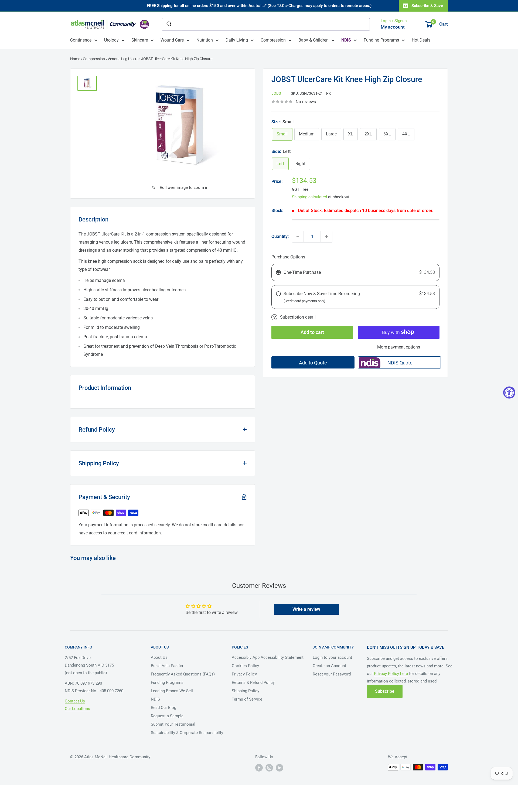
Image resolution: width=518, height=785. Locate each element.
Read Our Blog (163, 707)
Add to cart (312, 332)
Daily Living (237, 40)
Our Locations (77, 708)
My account (393, 27)
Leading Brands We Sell (172, 690)
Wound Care (172, 40)
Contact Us (75, 701)
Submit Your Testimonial (173, 724)
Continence (80, 40)
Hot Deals (421, 40)
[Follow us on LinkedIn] (279, 768)
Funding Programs (381, 40)
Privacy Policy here (391, 673)
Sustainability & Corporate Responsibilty (187, 732)
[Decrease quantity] (298, 236)
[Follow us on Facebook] (259, 768)
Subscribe (384, 691)
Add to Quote (313, 363)
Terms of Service (247, 699)
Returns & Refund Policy (253, 682)
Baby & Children (313, 40)
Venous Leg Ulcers (123, 59)
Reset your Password (332, 674)
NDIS (155, 699)
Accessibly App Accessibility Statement (268, 657)
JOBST (277, 93)
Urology (111, 40)
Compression (273, 40)
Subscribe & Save (427, 5)
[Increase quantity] (326, 236)
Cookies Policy (245, 665)
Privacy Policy (244, 674)
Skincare (139, 40)
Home (75, 59)
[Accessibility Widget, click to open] (509, 393)
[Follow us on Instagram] (269, 768)
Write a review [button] (306, 609)
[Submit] (168, 24)
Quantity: (280, 236)
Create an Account (329, 665)
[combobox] (266, 24)
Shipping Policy (245, 690)
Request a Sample (167, 716)
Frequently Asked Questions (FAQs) (183, 674)
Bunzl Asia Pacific (167, 665)
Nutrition (204, 40)
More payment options (398, 346)
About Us (159, 657)
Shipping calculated (309, 196)
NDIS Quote (400, 363)
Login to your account (332, 657)
